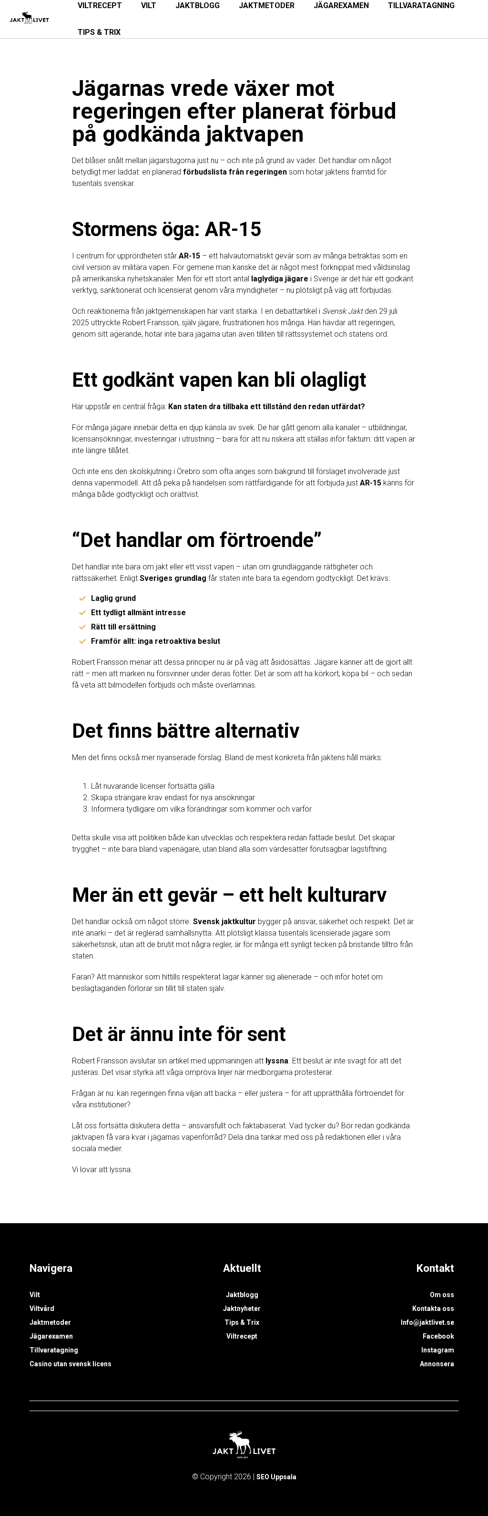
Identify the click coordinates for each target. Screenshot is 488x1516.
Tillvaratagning (54, 1350)
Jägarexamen (51, 1336)
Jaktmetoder (50, 1322)
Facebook (438, 1336)
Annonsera (437, 1364)
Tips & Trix (99, 32)
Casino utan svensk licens (71, 1364)
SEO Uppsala (276, 1477)
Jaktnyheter (242, 1308)
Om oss (442, 1295)
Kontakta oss (433, 1308)
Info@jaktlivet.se (427, 1322)
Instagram (437, 1350)
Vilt (35, 1295)
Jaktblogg (242, 1295)
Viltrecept (241, 1336)
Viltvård (42, 1308)
